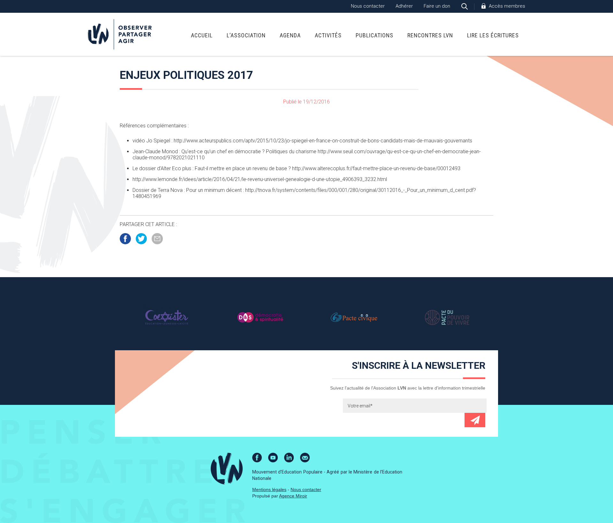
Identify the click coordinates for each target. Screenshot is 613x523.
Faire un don (437, 6)
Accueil (202, 35)
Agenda (290, 35)
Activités (328, 35)
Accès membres (507, 6)
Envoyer (475, 420)
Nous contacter (368, 6)
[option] (166, 317)
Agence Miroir (293, 495)
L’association (246, 35)
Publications (374, 35)
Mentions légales (269, 489)
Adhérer (404, 6)
